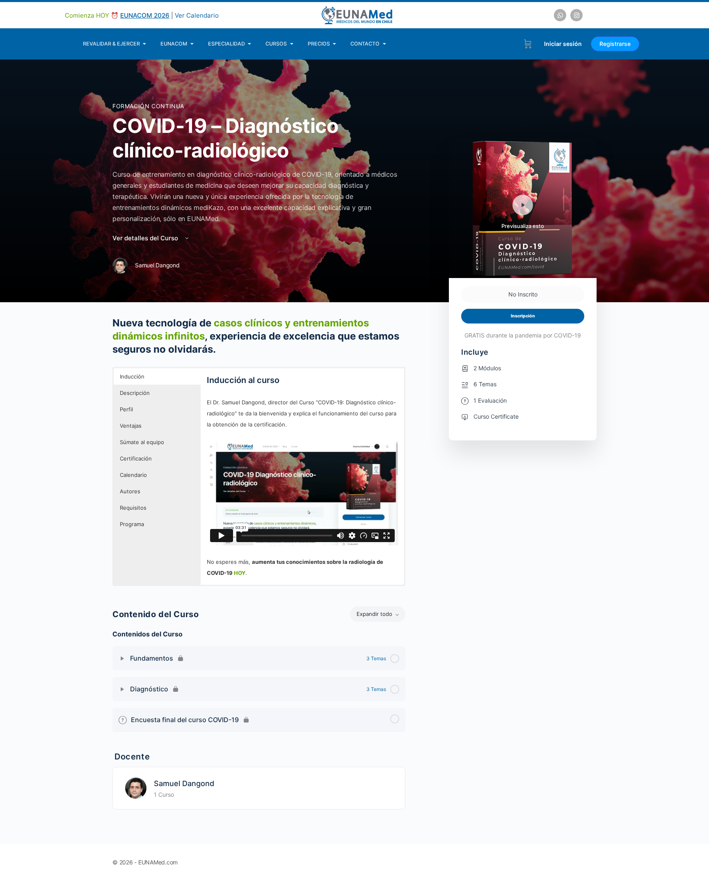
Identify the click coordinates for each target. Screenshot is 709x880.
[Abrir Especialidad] (249, 44)
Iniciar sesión (563, 43)
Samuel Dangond (184, 783)
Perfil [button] (126, 409)
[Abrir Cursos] (291, 44)
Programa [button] (132, 524)
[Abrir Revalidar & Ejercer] (144, 44)
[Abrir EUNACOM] (191, 44)
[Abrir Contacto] (384, 44)
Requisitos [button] (133, 507)
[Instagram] (576, 15)
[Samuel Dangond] (135, 787)
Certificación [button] (136, 458)
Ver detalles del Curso (146, 238)
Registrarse (615, 43)
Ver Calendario (197, 15)
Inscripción (523, 316)
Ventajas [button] (131, 425)
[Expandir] (122, 658)
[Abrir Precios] (334, 44)
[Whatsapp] (560, 15)
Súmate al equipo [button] (142, 442)
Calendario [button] (133, 475)
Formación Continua (148, 106)
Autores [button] (130, 491)
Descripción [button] (135, 393)
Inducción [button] (132, 376)
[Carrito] (527, 43)
